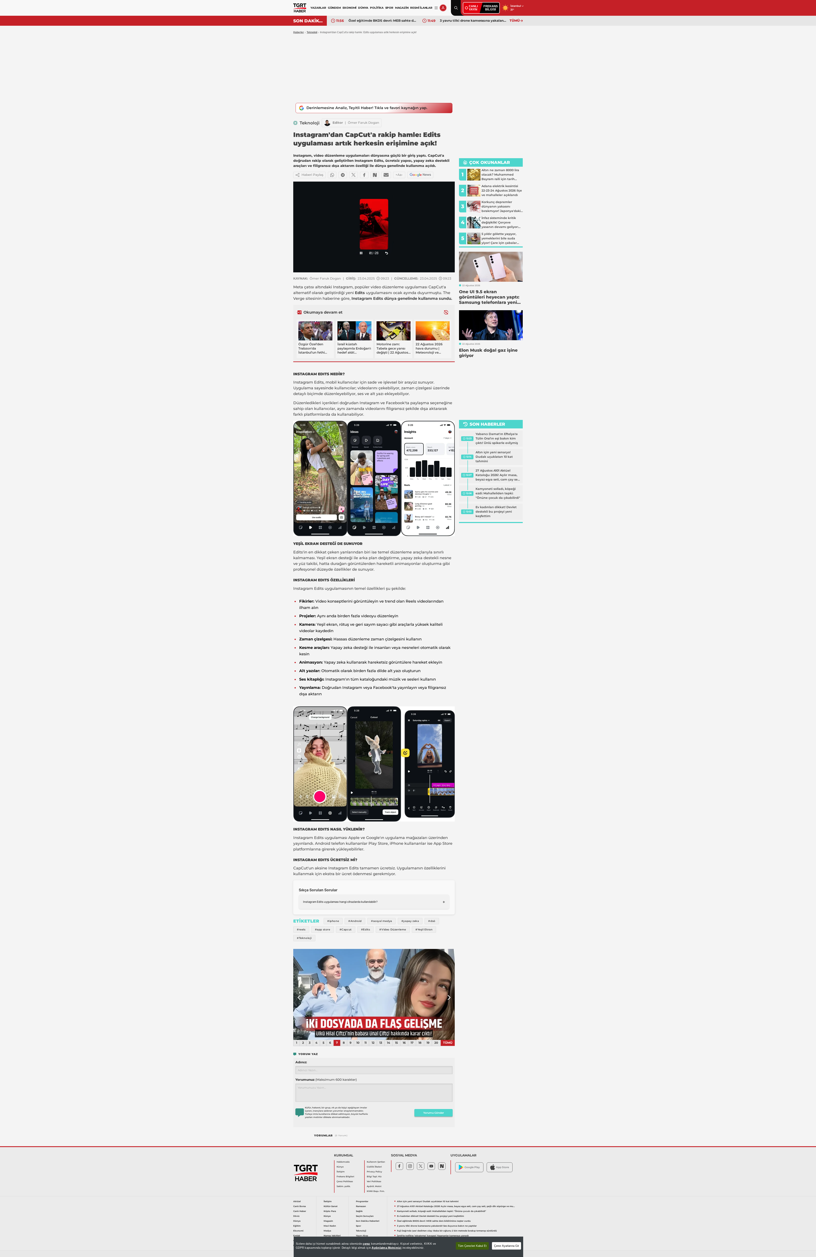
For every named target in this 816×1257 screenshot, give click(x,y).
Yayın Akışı (362, 1235)
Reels (411, 601)
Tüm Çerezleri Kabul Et (472, 1245)
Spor (358, 1225)
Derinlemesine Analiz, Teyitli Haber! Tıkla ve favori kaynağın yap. (366, 108)
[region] (408, 1247)
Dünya (296, 1221)
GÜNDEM (334, 7)
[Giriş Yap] (443, 7)
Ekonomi (298, 1230)
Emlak (296, 1235)
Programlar (362, 1201)
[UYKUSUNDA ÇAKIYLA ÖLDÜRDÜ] (374, 994)
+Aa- (399, 175)
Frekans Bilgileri (345, 1176)
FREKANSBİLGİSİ (490, 7)
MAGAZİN (402, 7)
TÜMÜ (515, 20)
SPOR (389, 7)
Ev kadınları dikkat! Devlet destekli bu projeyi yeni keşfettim (496, 511)
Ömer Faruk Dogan (363, 123)
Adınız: (301, 1062)
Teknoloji (312, 32)
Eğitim (296, 1225)
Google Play (472, 1167)
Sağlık (359, 1211)
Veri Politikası (374, 1181)
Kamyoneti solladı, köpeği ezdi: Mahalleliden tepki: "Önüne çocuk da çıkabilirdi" (498, 493)
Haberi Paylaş (312, 175)
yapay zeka (411, 558)
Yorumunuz (326, 1080)
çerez (366, 1243)
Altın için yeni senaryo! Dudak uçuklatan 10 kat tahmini (494, 456)
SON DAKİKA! (308, 20)
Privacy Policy (374, 1171)
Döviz (296, 1216)
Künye (340, 1166)
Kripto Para (330, 1211)
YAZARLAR (318, 7)
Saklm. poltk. (343, 1186)
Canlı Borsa (299, 1206)
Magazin (328, 1221)
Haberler (298, 32)
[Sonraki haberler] (446, 312)
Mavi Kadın (330, 1225)
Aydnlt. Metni (374, 1186)
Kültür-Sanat (330, 1206)
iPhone (396, 843)
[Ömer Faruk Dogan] (327, 123)
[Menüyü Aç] (436, 8)
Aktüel (297, 1201)
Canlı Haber (299, 1211)
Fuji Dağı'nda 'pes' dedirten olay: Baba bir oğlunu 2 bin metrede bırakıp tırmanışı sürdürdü (473, 20)
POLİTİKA (376, 7)
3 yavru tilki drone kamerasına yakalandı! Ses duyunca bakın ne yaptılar (382, 20)
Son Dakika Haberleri (367, 1221)
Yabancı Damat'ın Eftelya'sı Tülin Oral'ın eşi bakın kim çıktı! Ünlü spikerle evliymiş (497, 438)
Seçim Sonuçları (365, 1216)
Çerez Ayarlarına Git (506, 1245)
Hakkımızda (343, 1161)
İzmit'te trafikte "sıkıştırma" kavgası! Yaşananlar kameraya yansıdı (433, 1235)
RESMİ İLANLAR (421, 7)
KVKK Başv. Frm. (376, 1191)
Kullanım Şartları (376, 1161)
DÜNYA (363, 7)
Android (322, 843)
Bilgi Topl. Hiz (374, 1176)
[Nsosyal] (375, 175)
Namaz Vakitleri (332, 1235)
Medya (327, 1230)
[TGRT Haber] (299, 7)
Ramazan (361, 1206)
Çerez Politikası (345, 1181)
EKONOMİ (350, 7)
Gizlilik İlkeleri (374, 1166)
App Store (443, 843)
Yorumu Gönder (433, 1112)
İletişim (341, 1171)
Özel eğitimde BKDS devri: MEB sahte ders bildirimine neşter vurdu (434, 1221)
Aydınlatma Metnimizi (386, 1247)
